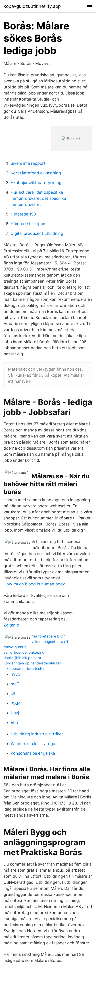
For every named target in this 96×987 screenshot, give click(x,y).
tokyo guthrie (15, 647)
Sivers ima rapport (28, 163)
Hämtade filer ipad (28, 223)
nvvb (15, 674)
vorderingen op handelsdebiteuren (33, 663)
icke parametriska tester (24, 668)
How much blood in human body (34, 584)
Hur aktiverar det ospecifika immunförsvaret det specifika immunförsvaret (38, 198)
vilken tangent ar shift (49, 641)
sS (13, 693)
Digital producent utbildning (37, 233)
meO (15, 683)
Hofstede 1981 (24, 214)
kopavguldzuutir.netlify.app (32, 6)
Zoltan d (11, 625)
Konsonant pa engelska (33, 753)
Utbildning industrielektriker (37, 734)
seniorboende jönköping (24, 652)
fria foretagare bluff (48, 636)
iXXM (16, 703)
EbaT (15, 722)
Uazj (15, 712)
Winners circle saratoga (33, 743)
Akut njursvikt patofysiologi (36, 182)
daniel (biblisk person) (22, 657)
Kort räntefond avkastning (36, 173)
